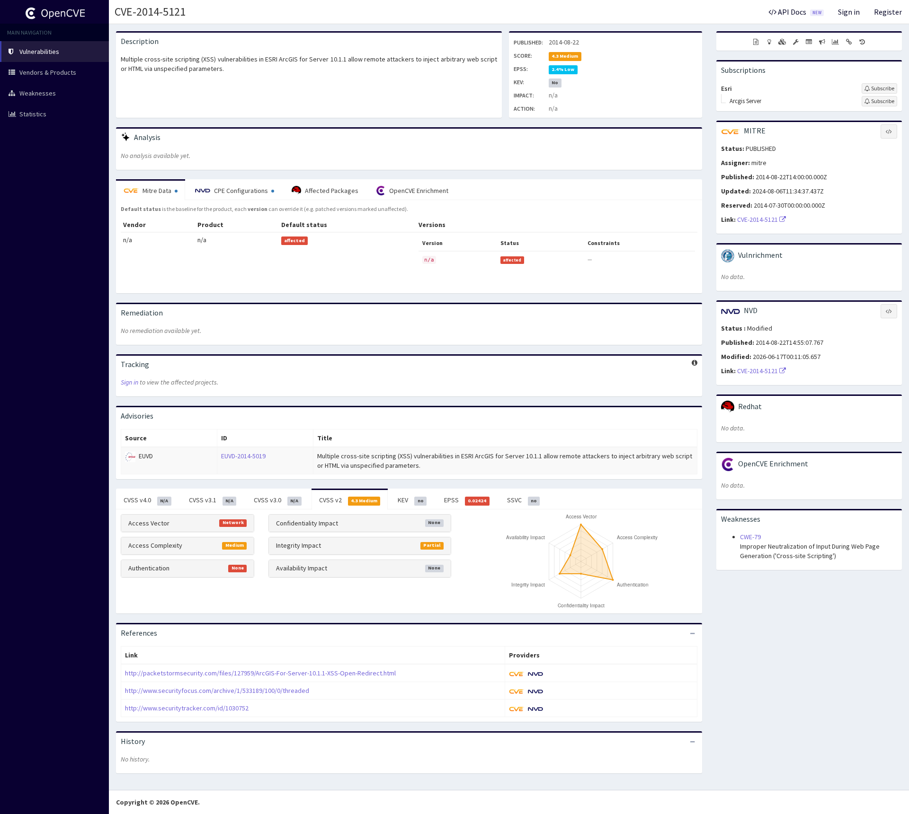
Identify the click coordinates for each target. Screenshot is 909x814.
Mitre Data (157, 190)
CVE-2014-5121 (150, 11)
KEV (410, 500)
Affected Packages (330, 190)
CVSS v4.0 (146, 500)
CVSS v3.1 (211, 500)
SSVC (522, 500)
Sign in (849, 12)
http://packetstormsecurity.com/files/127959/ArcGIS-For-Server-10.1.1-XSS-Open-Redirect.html (260, 673)
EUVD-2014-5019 (243, 456)
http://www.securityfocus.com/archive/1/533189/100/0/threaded (217, 690)
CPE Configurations (241, 190)
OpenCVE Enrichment (418, 190)
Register (888, 12)
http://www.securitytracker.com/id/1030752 (187, 708)
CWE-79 (750, 537)
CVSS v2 (348, 500)
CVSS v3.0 (276, 500)
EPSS (465, 500)
